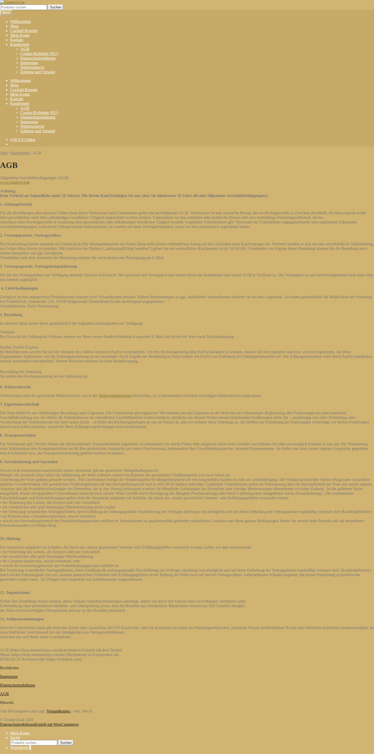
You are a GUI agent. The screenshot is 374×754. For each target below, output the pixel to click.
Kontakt (16, 40)
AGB (24, 49)
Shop (14, 26)
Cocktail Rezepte (24, 31)
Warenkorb (20, 747)
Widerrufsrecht (32, 67)
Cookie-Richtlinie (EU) (39, 53)
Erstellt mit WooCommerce (57, 724)
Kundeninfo (20, 44)
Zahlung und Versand (37, 72)
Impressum (29, 63)
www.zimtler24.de (15, 182)
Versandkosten (59, 711)
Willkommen (20, 21)
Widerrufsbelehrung (115, 395)
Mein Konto (20, 35)
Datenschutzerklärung (37, 58)
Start (3, 153)
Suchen (55, 7)
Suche (15, 737)
